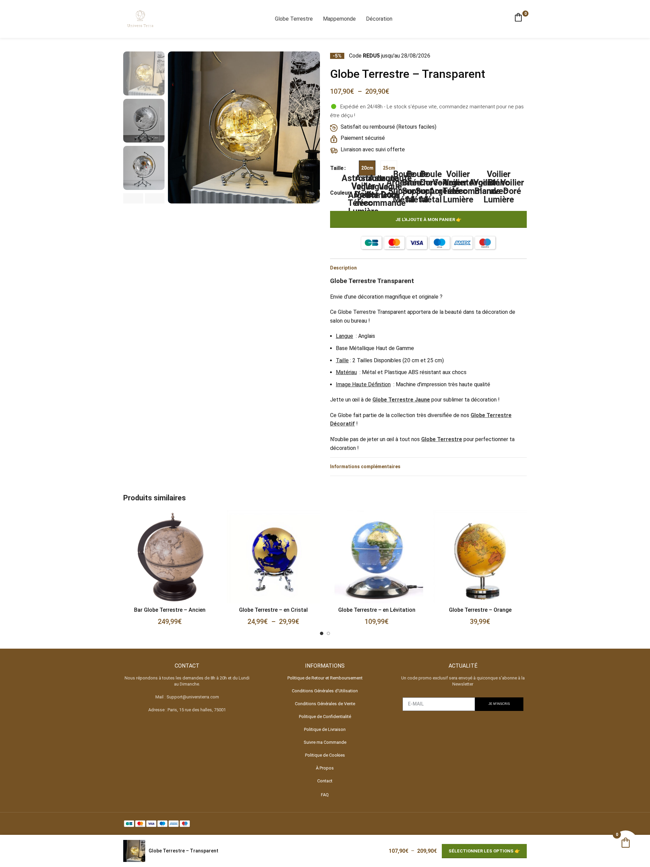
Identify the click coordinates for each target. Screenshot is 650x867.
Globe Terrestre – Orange (480, 610)
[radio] (367, 168)
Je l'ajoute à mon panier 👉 (428, 219)
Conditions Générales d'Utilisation (325, 690)
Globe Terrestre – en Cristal (273, 610)
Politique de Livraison (325, 729)
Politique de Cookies (325, 755)
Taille (337, 168)
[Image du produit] (170, 557)
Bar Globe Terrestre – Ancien (169, 610)
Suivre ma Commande (325, 742)
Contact (324, 780)
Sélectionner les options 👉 (484, 850)
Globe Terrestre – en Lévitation (376, 610)
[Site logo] (140, 18)
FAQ (325, 794)
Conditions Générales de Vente (325, 703)
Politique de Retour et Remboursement (325, 677)
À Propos (325, 768)
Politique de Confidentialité (325, 716)
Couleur (340, 193)
